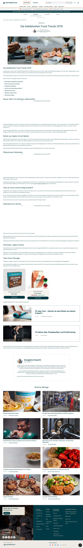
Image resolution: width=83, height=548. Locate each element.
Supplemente (35, 6)
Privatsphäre (55, 523)
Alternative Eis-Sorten (10, 90)
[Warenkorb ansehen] (78, 2)
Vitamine (41, 6)
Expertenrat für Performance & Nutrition (58, 534)
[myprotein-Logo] (10, 2)
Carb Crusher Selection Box (14, 292)
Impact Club (67, 518)
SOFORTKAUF (14, 297)
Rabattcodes (68, 516)
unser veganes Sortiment (40, 183)
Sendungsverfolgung (40, 523)
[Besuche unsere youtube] (11, 537)
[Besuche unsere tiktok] (9, 537)
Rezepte (58, 14)
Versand (37, 526)
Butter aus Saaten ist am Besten (12, 83)
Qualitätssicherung (57, 515)
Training (25, 14)
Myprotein (44, 335)
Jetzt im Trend (22, 6)
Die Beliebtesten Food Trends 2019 (19, 19)
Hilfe (37, 518)
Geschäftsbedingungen (58, 525)
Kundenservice (39, 513)
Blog (7, 19)
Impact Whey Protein (38, 291)
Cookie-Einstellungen (7, 529)
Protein (28, 6)
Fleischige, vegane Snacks (11, 92)
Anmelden (6, 513)
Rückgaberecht (39, 521)
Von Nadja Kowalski (14, 498)
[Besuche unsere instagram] (3, 537)
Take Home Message (9, 95)
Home (4, 19)
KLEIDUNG (35, 2)
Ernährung (35, 14)
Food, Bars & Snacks (48, 6)
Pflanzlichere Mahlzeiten (10, 86)
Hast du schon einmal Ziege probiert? (13, 88)
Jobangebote (56, 531)
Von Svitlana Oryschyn (54, 471)
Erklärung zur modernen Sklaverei (58, 519)
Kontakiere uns (39, 515)
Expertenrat (61, 6)
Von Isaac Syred (52, 444)
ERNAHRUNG (41, 22)
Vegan (55, 6)
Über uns (55, 513)
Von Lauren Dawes (52, 415)
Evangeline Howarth (47, 316)
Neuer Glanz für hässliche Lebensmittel (14, 81)
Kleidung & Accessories (48, 515)
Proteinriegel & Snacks (49, 522)
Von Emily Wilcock (13, 415)
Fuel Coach (69, 2)
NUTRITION (27, 2)
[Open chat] (14, 537)
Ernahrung (11, 19)
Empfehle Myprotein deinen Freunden (71, 512)
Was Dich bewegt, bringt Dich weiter (71, 522)
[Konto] (74, 2)
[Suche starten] (46, 2)
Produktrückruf (39, 529)
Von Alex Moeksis (13, 442)
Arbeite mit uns (56, 528)
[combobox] (59, 2)
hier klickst (42, 376)
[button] (80, 545)
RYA (52, 365)
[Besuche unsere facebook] (6, 537)
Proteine (47, 511)
